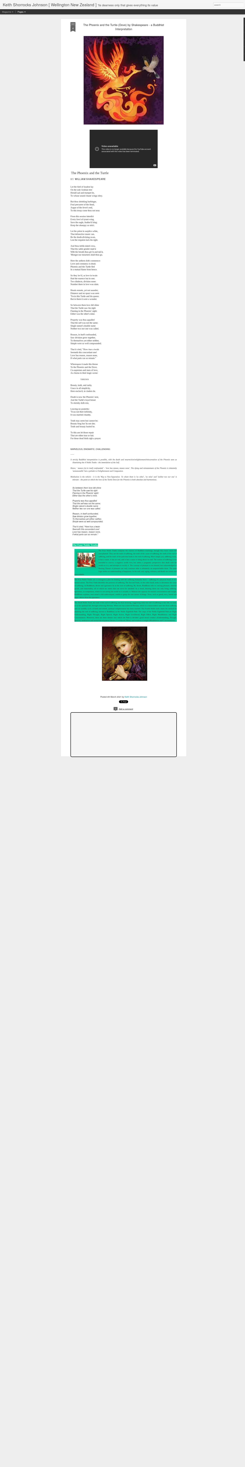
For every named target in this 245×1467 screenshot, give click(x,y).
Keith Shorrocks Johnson (136, 696)
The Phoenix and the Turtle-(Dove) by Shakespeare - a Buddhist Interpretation (123, 27)
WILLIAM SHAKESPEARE (90, 179)
